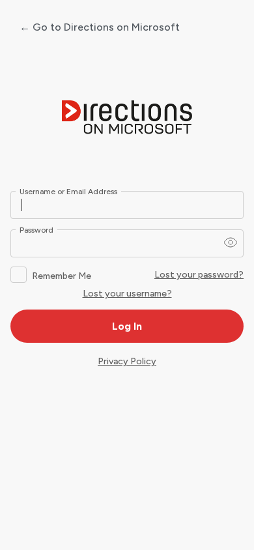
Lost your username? (127, 293)
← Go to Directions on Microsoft (100, 27)
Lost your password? (199, 274)
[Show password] (231, 242)
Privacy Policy (127, 361)
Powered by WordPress (127, 118)
